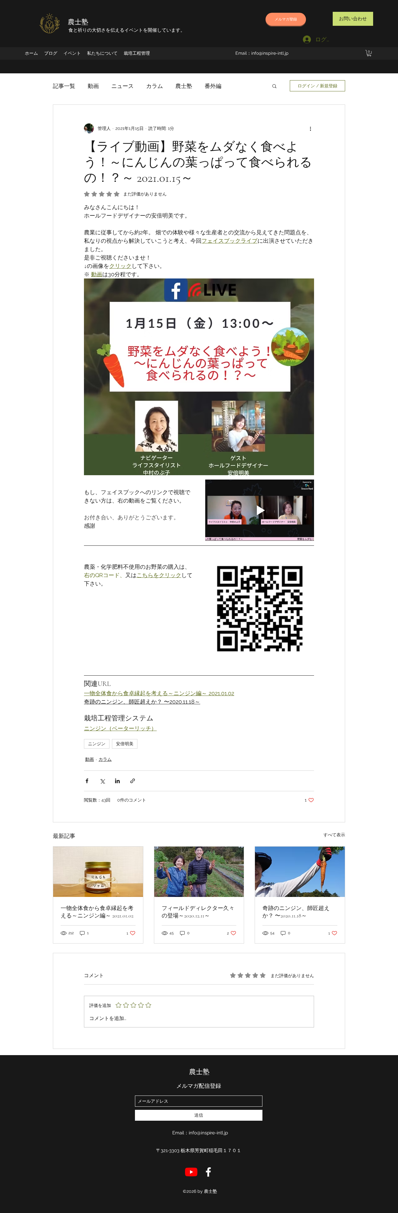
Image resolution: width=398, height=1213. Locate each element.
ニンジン (96, 743)
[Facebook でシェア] (87, 781)
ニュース (122, 86)
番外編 (213, 86)
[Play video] (259, 510)
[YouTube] (191, 1172)
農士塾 (78, 22)
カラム (154, 86)
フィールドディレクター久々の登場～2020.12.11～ (198, 912)
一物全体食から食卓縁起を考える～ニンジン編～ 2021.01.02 (97, 912)
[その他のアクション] (310, 128)
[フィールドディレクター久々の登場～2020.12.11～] (199, 872)
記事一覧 (64, 86)
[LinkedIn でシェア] (117, 781)
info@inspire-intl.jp (270, 53)
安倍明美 (124, 743)
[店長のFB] (208, 1172)
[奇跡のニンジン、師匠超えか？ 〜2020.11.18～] (300, 872)
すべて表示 (334, 834)
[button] (369, 53)
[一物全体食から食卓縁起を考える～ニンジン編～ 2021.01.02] (98, 872)
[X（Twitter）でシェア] (102, 781)
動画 (93, 86)
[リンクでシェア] (133, 781)
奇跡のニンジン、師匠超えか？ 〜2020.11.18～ (296, 912)
